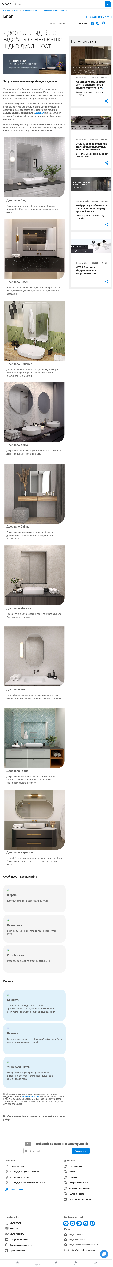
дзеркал (39, 113)
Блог (16, 10)
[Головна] (6, 4)
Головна (6, 10)
